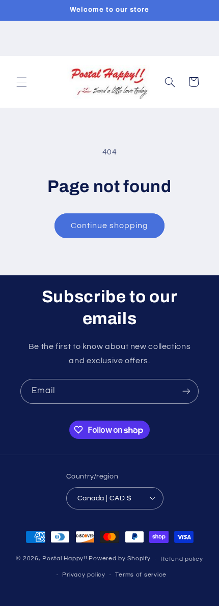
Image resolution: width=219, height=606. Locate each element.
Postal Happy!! (64, 559)
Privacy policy (83, 575)
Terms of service (141, 575)
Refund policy (181, 559)
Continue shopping (110, 225)
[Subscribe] (186, 391)
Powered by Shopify (119, 559)
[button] (21, 81)
